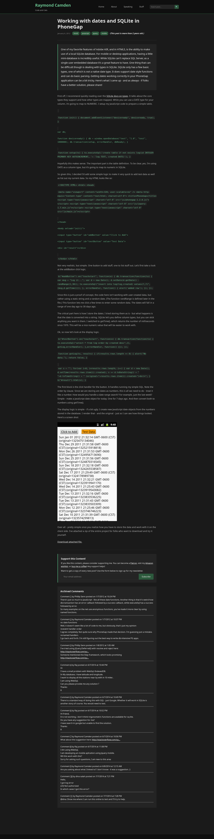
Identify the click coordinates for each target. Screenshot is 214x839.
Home (101, 6)
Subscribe (146, 577)
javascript (85, 33)
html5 (76, 33)
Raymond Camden (53, 5)
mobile (104, 33)
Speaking (128, 6)
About (114, 6)
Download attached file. (69, 541)
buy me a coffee (79, 566)
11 (71, 796)
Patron (133, 563)
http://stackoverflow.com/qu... (74, 651)
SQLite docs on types (117, 95)
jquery (95, 33)
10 (71, 776)
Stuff (141, 6)
